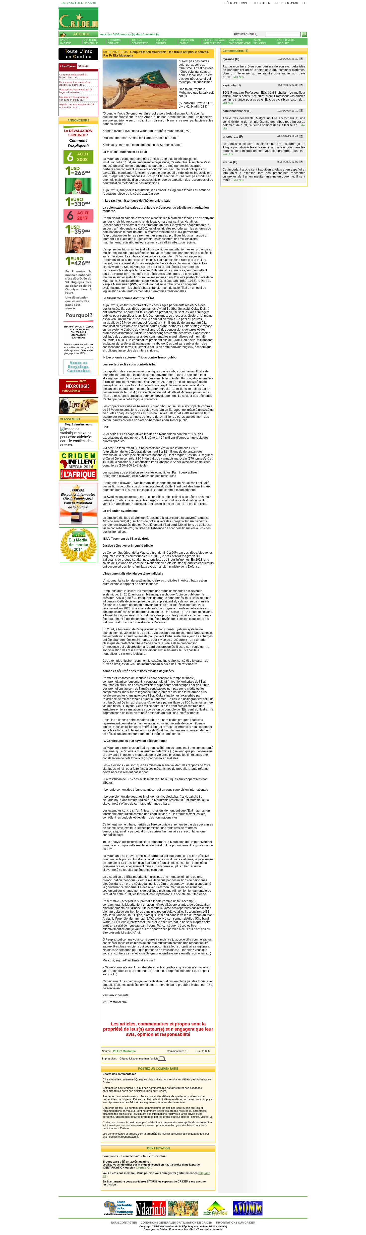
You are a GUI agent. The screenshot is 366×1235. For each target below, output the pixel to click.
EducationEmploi (187, 42)
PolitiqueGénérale (91, 42)
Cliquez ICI (143, 1167)
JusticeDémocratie (140, 42)
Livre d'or (83, 406)
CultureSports (161, 42)
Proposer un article (290, 2)
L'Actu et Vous (78, 54)
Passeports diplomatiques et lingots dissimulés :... (75, 91)
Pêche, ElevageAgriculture (214, 42)
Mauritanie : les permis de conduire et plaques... (74, 98)
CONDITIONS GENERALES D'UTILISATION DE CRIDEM (176, 1222)
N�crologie (83, 387)
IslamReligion (259, 42)
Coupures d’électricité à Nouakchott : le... (72, 76)
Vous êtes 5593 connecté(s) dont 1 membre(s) (130, 34)
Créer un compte (236, 2)
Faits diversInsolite (286, 42)
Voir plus (239, 76)
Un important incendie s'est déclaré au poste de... (74, 83)
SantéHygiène (65, 42)
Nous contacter (124, 1222)
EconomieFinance (115, 42)
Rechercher (243, 34)
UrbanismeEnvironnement (239, 42)
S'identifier (261, 2)
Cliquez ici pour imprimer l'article (139, 1058)
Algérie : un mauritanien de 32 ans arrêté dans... (76, 106)
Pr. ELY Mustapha (124, 1051)
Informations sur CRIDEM (235, 1222)
